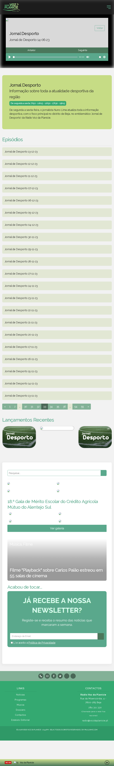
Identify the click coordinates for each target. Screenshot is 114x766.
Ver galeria (57, 528)
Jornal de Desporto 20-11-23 (21, 334)
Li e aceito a (34, 642)
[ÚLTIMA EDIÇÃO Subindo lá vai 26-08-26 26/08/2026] (57, 428)
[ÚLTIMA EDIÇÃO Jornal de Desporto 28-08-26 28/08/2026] (95, 437)
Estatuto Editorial (20, 720)
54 (75, 406)
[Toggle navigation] (109, 7)
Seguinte (82, 50)
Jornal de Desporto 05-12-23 (21, 212)
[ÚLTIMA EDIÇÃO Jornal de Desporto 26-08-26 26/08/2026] (19, 437)
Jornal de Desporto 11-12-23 (21, 176)
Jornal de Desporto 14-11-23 (21, 383)
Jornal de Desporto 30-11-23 (21, 237)
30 (25, 406)
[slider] (45, 57)
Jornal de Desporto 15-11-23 (21, 371)
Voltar (100, 28)
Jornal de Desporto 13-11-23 (21, 395)
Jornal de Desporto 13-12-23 (21, 151)
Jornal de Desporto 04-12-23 (21, 224)
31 (32, 406)
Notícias (20, 695)
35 (57, 406)
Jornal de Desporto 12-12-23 (21, 163)
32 (38, 406)
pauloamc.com (91, 730)
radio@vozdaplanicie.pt (95, 720)
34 (51, 406)
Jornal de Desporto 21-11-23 (21, 322)
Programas (20, 700)
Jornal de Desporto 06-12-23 (21, 200)
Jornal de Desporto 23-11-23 (21, 298)
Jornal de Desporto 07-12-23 (21, 188)
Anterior (31, 50)
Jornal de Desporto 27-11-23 (21, 273)
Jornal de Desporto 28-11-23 (21, 261)
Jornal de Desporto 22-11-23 (21, 310)
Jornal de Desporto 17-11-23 (21, 346)
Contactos (20, 715)
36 (64, 406)
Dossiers (20, 710)
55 (82, 406)
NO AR (8, 763)
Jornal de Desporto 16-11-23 (21, 359)
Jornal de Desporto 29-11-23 (21, 249)
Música (20, 705)
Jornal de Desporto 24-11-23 (21, 285)
